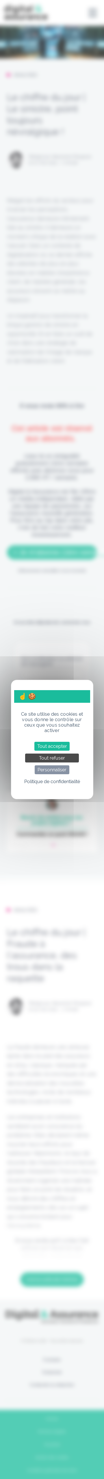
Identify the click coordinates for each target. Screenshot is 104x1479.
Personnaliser (52, 770)
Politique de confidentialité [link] (52, 781)
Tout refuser (52, 758)
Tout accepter (52, 746)
